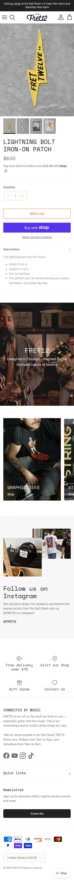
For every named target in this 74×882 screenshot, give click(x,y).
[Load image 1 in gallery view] (37, 70)
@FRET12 (9, 621)
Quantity (9, 187)
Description (11, 249)
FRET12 (16, 867)
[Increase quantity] (23, 195)
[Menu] (4, 17)
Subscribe (37, 813)
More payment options (37, 237)
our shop (15, 3)
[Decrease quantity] (7, 195)
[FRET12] (37, 17)
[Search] (13, 17)
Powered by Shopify (31, 867)
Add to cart (37, 213)
